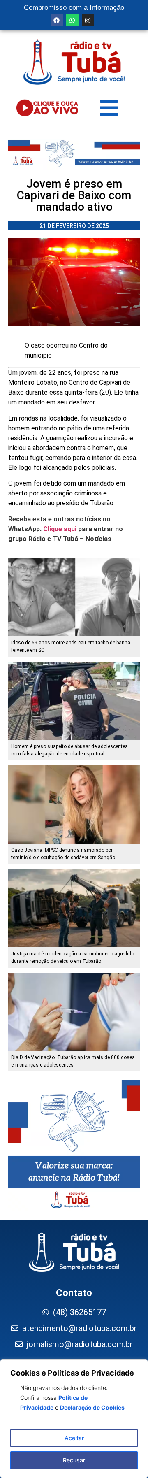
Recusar (74, 1460)
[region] (74, 1418)
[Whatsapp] (72, 20)
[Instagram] (88, 20)
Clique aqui (59, 529)
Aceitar (74, 1437)
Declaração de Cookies (92, 1407)
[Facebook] (57, 20)
